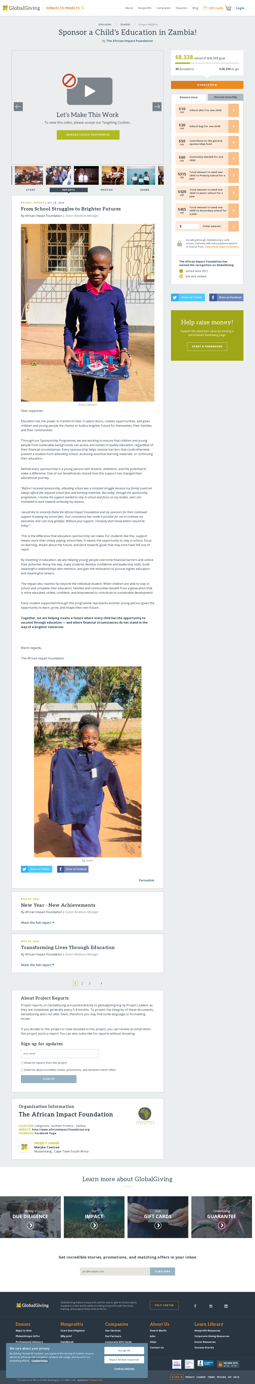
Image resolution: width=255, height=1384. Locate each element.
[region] (77, 1360)
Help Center (164, 1305)
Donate (62, 8)
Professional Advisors (29, 1342)
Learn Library (209, 1324)
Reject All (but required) (124, 1359)
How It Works (158, 1330)
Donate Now (207, 84)
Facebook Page (45, 1133)
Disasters (181, 8)
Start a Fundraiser (207, 346)
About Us (160, 1324)
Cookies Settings (124, 1368)
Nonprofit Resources (207, 1330)
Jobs (152, 1336)
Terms (211, 1377)
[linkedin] (226, 1306)
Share (144, 189)
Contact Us (157, 1347)
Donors (23, 1324)
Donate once (189, 97)
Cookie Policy (39, 1360)
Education (105, 24)
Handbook (67, 1342)
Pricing (221, 1377)
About (129, 8)
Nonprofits (145, 8)
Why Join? (66, 1336)
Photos (107, 189)
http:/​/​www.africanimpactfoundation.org (61, 1129)
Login (240, 8)
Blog (195, 8)
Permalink (146, 880)
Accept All (124, 1350)
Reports (68, 189)
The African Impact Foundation (129, 41)
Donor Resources (205, 1342)
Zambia (125, 24)
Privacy (190, 1377)
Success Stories (204, 1347)
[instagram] (210, 1306)
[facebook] (195, 1306)
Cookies (201, 1377)
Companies (164, 8)
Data (236, 1377)
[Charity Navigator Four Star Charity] (178, 1364)
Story (30, 189)
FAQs (153, 1342)
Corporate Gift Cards (118, 1342)
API (229, 1377)
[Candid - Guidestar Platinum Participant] (191, 1364)
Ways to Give (24, 1330)
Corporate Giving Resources (212, 1336)
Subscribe (162, 1271)
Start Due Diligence (72, 1330)
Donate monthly (225, 97)
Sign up (49, 1079)
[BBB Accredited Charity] (207, 1364)
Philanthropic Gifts (28, 1336)
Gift (216, 8)
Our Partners (113, 1336)
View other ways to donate (222, 246)
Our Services (113, 1330)
